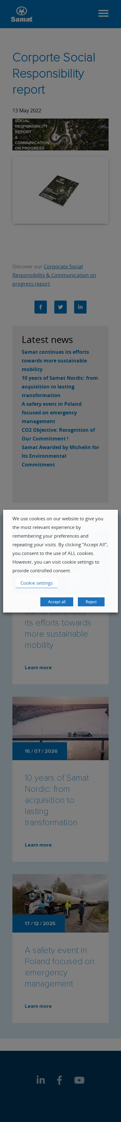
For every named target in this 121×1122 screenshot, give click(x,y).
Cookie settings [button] (36, 583)
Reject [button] (91, 601)
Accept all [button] (56, 601)
